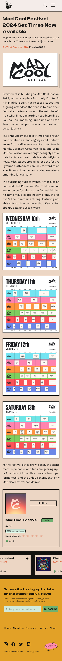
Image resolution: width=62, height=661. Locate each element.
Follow (43, 503)
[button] (7, 628)
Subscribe (50, 609)
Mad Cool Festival (21, 520)
